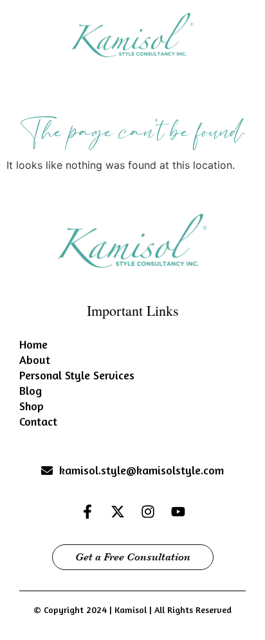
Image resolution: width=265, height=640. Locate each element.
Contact (38, 421)
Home (33, 344)
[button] (132, 96)
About (34, 359)
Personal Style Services (76, 375)
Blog (30, 390)
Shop (31, 406)
